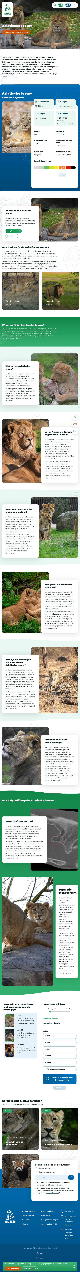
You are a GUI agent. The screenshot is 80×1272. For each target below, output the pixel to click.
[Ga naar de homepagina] (7, 10)
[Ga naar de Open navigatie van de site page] (73, 5)
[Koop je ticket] (75, 417)
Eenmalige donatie (50, 1018)
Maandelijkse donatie (51, 1023)
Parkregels (40, 1258)
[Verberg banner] (74, 1266)
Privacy (40, 1253)
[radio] (44, 1168)
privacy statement (52, 1193)
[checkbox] (55, 1170)
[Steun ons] (75, 424)
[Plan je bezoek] (75, 431)
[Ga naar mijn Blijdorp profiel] (54, 5)
